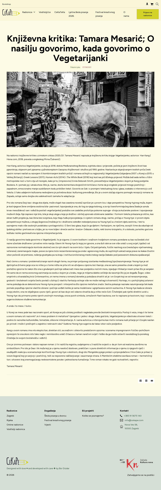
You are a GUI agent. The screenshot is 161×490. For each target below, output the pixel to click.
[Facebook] (140, 380)
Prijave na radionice (147, 14)
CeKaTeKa (59, 12)
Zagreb (10, 415)
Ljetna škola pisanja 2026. (78, 14)
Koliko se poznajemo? (93, 415)
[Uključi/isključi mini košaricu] (152, 4)
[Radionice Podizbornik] (34, 12)
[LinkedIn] (146, 380)
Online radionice (15, 424)
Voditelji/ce (45, 12)
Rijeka (10, 420)
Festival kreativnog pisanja (105, 14)
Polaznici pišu (75, 67)
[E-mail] (151, 380)
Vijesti (47, 424)
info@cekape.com (134, 420)
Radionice (27, 12)
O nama (126, 14)
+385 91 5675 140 (133, 415)
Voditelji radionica (16, 429)
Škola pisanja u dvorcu (55, 415)
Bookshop (6, 4)
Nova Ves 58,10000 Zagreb (132, 426)
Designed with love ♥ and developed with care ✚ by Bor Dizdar (38, 468)
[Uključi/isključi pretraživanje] (157, 4)
